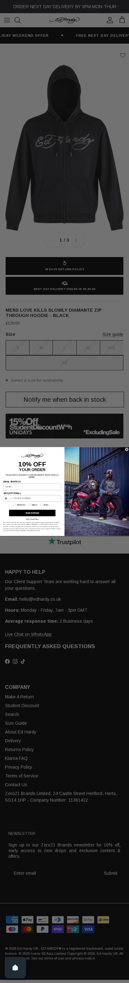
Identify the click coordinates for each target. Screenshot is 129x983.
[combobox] (8, 498)
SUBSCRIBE (32, 513)
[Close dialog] (126, 449)
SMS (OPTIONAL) (12, 493)
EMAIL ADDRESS (12, 482)
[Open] (15, 967)
